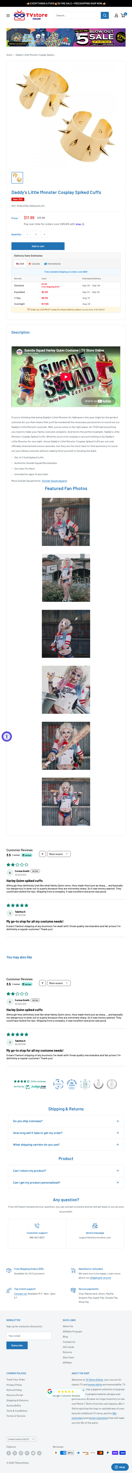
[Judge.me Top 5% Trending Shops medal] (112, 1084)
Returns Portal (14, 1394)
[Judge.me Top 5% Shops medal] (98, 1084)
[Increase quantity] (44, 234)
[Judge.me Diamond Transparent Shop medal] (58, 1084)
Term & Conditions (16, 1410)
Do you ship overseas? (28, 1121)
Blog (65, 1336)
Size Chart (68, 1357)
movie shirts (95, 1384)
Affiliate (67, 1362)
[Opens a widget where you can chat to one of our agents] (120, 1467)
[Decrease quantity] (27, 234)
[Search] (105, 15)
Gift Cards (68, 1346)
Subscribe (17, 1345)
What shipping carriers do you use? (36, 1144)
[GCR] (50, 1391)
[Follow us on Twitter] (15, 1453)
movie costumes (98, 1417)
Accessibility (13, 1405)
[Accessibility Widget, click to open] (7, 736)
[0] (123, 15)
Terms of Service (15, 1415)
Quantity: (16, 234)
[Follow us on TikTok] (39, 1453)
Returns (67, 1352)
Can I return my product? (29, 1170)
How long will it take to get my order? (38, 1133)
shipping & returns (100, 1277)
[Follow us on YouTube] (33, 1453)
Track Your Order (15, 1379)
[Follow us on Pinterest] (27, 1453)
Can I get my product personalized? (36, 1182)
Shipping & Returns (17, 1400)
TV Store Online (94, 1379)
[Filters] (42, 854)
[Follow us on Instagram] (21, 1453)
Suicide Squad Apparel (54, 480)
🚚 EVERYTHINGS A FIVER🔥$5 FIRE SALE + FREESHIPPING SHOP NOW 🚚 (66, 3)
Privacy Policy (14, 1384)
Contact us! (20, 1293)
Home (9, 54)
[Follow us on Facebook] (8, 1453)
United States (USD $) (18, 1439)
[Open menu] (8, 15)
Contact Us (69, 1341)
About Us (68, 1326)
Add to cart (38, 246)
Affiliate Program (72, 1331)
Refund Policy (14, 1389)
